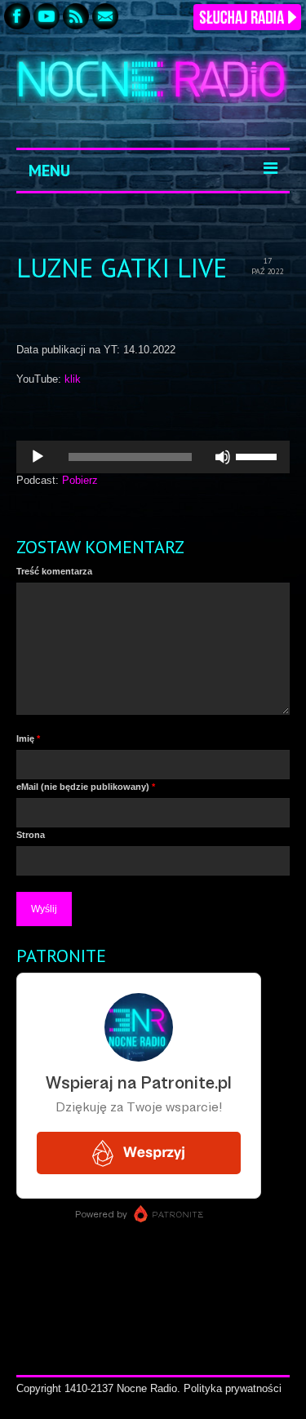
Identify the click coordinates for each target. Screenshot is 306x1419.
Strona (30, 835)
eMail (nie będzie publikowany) (85, 787)
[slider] (259, 455)
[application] (153, 457)
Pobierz (80, 480)
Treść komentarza (54, 571)
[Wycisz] (223, 457)
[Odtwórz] (37, 457)
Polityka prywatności (233, 1388)
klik (72, 379)
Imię (28, 738)
